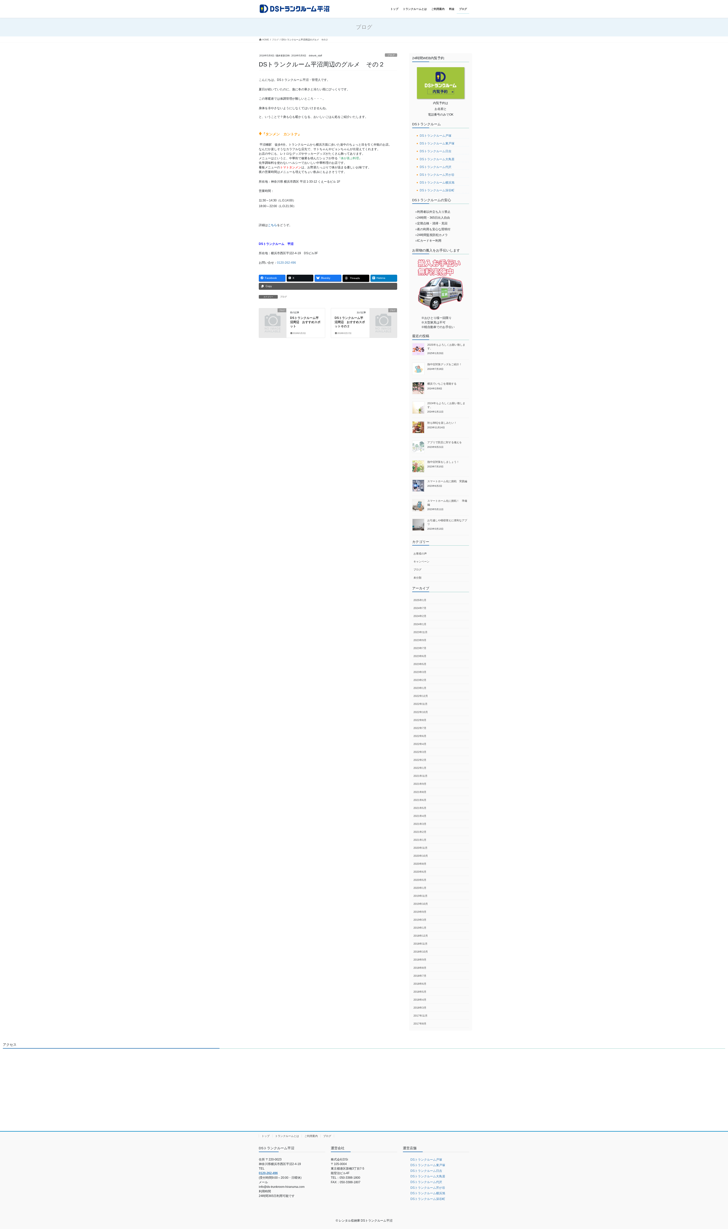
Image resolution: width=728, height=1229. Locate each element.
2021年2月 (419, 831)
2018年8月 (419, 967)
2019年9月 (419, 911)
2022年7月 (419, 728)
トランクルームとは (287, 1135)
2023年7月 (419, 648)
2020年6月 (419, 871)
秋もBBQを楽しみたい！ (442, 422)
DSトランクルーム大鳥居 (437, 159)
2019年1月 (419, 927)
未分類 (417, 577)
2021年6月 (419, 799)
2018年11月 (420, 943)
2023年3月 (419, 672)
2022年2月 (419, 759)
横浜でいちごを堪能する (442, 383)
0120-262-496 (286, 262)
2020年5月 (419, 879)
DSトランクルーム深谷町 (437, 190)
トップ (266, 1135)
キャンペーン (421, 561)
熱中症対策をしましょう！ (443, 461)
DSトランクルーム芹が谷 (437, 174)
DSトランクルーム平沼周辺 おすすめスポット (305, 322)
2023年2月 (419, 680)
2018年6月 (419, 983)
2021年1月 (419, 839)
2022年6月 (419, 736)
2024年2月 (419, 616)
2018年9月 (419, 959)
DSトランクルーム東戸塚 (437, 143)
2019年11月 (420, 895)
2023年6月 (419, 656)
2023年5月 (419, 664)
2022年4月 (419, 743)
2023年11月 (420, 632)
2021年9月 (419, 783)
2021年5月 (419, 807)
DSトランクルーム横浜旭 (437, 182)
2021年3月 (419, 823)
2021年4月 (419, 815)
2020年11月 (420, 847)
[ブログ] (272, 316)
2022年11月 (420, 703)
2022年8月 (419, 720)
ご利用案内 (311, 1135)
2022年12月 (420, 695)
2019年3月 (419, 919)
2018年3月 (419, 1007)
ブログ (391, 55)
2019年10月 (420, 903)
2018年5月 (419, 991)
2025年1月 (419, 600)
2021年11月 (420, 775)
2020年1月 (419, 887)
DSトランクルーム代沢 (435, 167)
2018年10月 (420, 951)
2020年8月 (419, 863)
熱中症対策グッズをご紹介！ (444, 364)
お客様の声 (420, 553)
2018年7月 (419, 975)
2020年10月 (420, 855)
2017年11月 (420, 1015)
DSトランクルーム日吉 (435, 151)
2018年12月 (420, 935)
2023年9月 (419, 640)
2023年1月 (419, 687)
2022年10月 (420, 712)
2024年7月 (419, 608)
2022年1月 (419, 767)
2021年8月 (419, 792)
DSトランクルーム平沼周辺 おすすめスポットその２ (350, 322)
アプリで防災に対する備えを (444, 442)
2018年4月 (419, 999)
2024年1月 (419, 624)
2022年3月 (419, 751)
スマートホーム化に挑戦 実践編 (447, 481)
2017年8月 (419, 1023)
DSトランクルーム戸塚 (435, 135)
